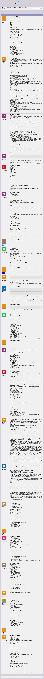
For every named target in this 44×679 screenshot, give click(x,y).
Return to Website (4, 7)
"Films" (38, 140)
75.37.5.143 (3, 318)
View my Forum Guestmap (23, 1)
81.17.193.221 (3, 507)
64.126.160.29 (3, 633)
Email (11, 152)
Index (7, 7)
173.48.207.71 (3, 375)
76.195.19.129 (3, 292)
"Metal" (30, 140)
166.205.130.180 (3, 534)
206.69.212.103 (3, 423)
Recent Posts (3, 8)
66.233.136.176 (3, 22)
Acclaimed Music (11, 7)
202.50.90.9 (3, 245)
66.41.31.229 (3, 604)
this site (27, 29)
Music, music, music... (16, 7)
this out (34, 88)
